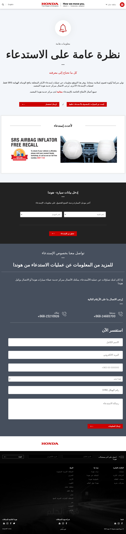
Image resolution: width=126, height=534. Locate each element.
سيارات (121, 471)
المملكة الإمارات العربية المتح (63, 498)
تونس (71, 510)
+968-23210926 (48, 316)
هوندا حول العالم (92, 483)
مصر (71, 494)
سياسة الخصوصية (7, 528)
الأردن (71, 479)
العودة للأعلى (63, 529)
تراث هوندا (94, 471)
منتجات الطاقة (119, 479)
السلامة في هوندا (92, 475)
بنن (72, 502)
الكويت (71, 483)
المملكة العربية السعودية (65, 471)
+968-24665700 (104, 316)
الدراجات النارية (118, 475)
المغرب (70, 506)
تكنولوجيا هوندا (93, 479)
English (10, 4)
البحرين (70, 475)
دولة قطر (70, 491)
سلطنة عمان (69, 487)
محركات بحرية (119, 483)
